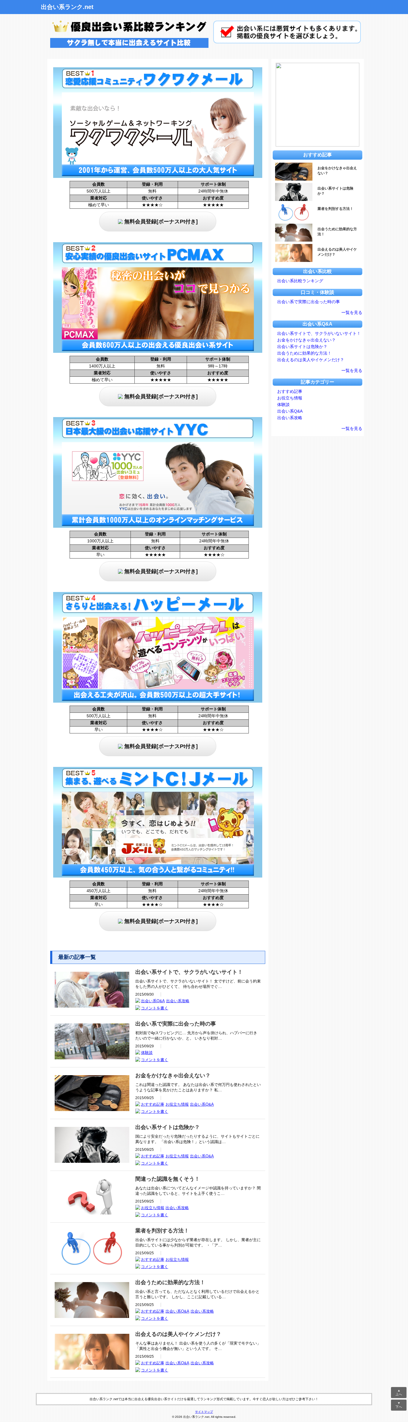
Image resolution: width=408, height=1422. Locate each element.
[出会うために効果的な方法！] (92, 1316)
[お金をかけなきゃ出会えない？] (92, 1109)
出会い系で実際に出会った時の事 (308, 301)
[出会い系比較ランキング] (127, 49)
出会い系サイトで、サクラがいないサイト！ (319, 333)
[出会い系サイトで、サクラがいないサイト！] (92, 1005)
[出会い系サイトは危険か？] (92, 1161)
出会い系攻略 (177, 1001)
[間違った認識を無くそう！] (92, 1212)
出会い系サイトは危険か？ (302, 346)
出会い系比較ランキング (300, 280)
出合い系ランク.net (67, 7)
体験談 (147, 1052)
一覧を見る (351, 312)
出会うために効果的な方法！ (304, 353)
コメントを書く (154, 1008)
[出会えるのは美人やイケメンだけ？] (92, 1368)
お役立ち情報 (177, 1104)
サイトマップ (204, 1411)
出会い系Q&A (153, 1001)
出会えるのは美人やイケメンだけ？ (310, 359)
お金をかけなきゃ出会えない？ (306, 340)
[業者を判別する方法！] (92, 1264)
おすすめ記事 (152, 1104)
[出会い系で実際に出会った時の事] (92, 1057)
